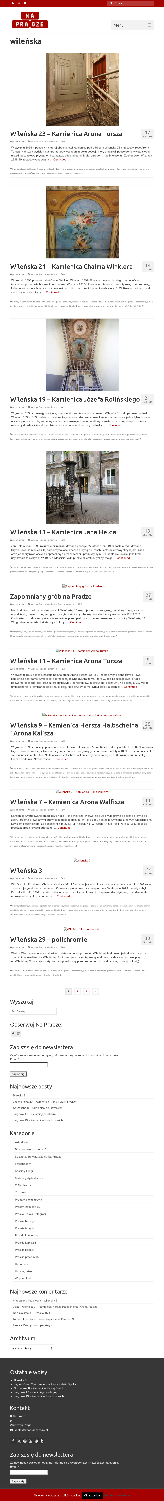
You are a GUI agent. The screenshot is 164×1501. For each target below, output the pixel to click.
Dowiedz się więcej (117, 1495)
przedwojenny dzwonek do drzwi (109, 910)
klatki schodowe (53, 169)
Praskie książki (24, 1249)
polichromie (141, 302)
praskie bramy (102, 169)
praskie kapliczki (35, 910)
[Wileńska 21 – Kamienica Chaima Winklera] (82, 221)
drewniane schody (79, 768)
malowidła (109, 302)
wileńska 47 (111, 636)
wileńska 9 (112, 777)
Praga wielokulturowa (28, 1199)
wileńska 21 (139, 306)
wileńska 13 (108, 572)
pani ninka (81, 773)
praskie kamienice (118, 169)
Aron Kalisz (17, 768)
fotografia (23, 169)
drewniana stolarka (61, 768)
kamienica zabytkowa (137, 768)
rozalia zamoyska (25, 636)
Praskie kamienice (48, 141)
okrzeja (101, 696)
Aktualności (22, 1142)
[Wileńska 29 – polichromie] (82, 929)
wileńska (69, 173)
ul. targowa (139, 910)
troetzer (49, 572)
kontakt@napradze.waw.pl (31, 1430)
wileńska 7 (68, 846)
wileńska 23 (79, 173)
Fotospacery (23, 1163)
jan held (28, 567)
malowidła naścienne (32, 971)
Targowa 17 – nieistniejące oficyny (34, 1114)
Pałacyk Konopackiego (37, 1325)
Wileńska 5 (50, 1300)
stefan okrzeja (64, 700)
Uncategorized (24, 1271)
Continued (59, 159)
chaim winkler (25, 302)
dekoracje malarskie (42, 302)
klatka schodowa (37, 169)
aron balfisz (17, 567)
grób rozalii (47, 632)
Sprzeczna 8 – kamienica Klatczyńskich (38, 1107)
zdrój (77, 846)
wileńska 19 (135, 439)
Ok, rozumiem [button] (92, 1495)
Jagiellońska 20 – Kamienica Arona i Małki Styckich (45, 1101)
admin (21, 141)
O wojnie (20, 1192)
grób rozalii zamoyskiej (64, 632)
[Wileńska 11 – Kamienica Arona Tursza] (82, 650)
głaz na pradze (34, 632)
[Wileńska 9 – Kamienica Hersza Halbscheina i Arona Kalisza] (82, 715)
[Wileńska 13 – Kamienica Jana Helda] (82, 487)
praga (75, 169)
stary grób (39, 636)
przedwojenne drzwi (67, 841)
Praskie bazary (24, 1221)
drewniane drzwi (32, 837)
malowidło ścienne (51, 971)
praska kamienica (87, 169)
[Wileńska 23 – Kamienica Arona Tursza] (82, 89)
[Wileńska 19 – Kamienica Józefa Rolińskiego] (82, 354)
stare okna (127, 841)
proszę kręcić (87, 910)
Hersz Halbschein (118, 768)
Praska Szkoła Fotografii (30, 1213)
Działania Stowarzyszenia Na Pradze (38, 1156)
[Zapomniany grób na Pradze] (82, 586)
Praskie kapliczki (66, 604)
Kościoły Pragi (24, 1170)
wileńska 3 (61, 914)
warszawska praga (55, 173)
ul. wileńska (30, 173)
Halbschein (104, 768)
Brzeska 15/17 (43, 1312)
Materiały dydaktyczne (29, 1178)
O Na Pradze (23, 1185)
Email (14, 1059)
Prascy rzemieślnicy (27, 1206)
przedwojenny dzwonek (69, 439)
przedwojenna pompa (35, 572)
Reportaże (21, 1264)
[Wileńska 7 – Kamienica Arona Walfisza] (82, 791)
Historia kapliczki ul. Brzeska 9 (55, 1319)
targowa (129, 910)
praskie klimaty (16, 173)
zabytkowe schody (126, 777)
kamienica (66, 302)
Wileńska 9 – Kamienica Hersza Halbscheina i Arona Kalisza (59, 1306)
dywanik (44, 837)
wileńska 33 (99, 636)
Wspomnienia (23, 1278)
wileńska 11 (126, 700)
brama (15, 169)
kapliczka (79, 632)
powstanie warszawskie (97, 773)
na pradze (66, 169)
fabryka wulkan (37, 696)
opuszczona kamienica (101, 906)
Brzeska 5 (19, 1095)
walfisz (22, 846)
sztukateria (138, 841)
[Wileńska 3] (82, 860)
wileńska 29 (57, 975)
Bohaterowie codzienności (31, 1149)
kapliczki (89, 632)
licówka (40, 773)
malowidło (119, 302)
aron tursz (17, 696)
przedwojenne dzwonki (87, 841)
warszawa (40, 173)
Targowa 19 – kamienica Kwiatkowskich (38, 1120)
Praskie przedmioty (27, 1256)
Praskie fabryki (24, 1228)
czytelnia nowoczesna (41, 768)
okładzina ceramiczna (65, 773)
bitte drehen (18, 837)
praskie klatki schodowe (138, 169)
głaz (24, 632)
